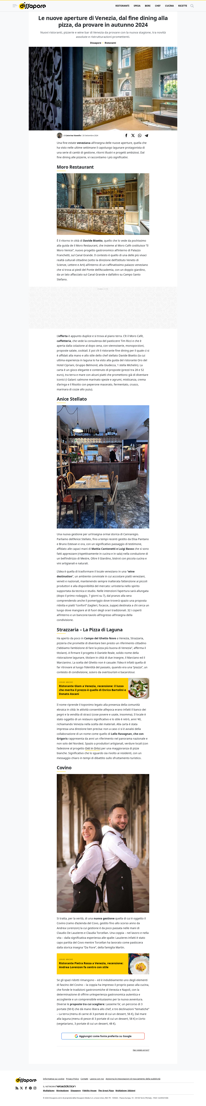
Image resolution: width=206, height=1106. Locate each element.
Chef (158, 5)
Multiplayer (49, 1090)
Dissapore (95, 42)
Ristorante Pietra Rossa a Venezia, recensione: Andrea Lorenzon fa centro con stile (91, 965)
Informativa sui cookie (53, 1078)
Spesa (137, 5)
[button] (126, 135)
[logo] (32, 5)
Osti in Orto (92, 748)
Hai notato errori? (141, 1050)
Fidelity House (89, 1090)
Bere (148, 5)
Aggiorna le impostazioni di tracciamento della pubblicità (133, 1078)
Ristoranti (122, 5)
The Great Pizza (106, 1090)
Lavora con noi (97, 1078)
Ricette (182, 5)
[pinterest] (30, 1087)
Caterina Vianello (73, 135)
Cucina (169, 5)
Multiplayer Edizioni (125, 1090)
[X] (21, 1087)
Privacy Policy (72, 1078)
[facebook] (26, 1087)
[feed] (17, 1087)
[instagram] (34, 1087)
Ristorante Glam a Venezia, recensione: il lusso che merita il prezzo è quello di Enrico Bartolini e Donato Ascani (92, 690)
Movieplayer (62, 1090)
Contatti (84, 1078)
